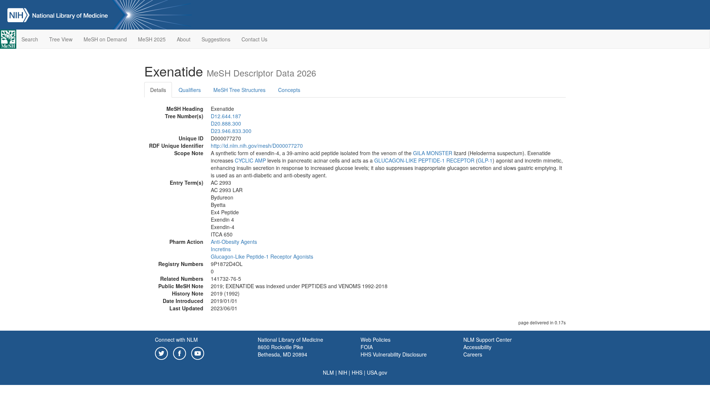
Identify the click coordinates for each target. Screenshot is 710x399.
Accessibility (477, 347)
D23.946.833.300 (231, 130)
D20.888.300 (226, 123)
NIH (342, 372)
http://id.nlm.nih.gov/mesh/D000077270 (257, 145)
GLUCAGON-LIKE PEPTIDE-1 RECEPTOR (424, 160)
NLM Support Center (487, 339)
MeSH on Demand (105, 39)
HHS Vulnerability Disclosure (394, 354)
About (183, 39)
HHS (357, 372)
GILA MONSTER (432, 153)
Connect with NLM (176, 339)
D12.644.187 (226, 116)
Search (29, 39)
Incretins (221, 249)
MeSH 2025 (152, 39)
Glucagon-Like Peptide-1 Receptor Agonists (262, 256)
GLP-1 (485, 160)
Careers (472, 354)
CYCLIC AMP (250, 160)
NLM (328, 372)
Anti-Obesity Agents (234, 241)
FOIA (367, 347)
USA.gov (377, 372)
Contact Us (254, 39)
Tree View (60, 39)
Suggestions (216, 39)
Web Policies (375, 339)
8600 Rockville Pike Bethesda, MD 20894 (282, 350)
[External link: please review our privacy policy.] (161, 352)
